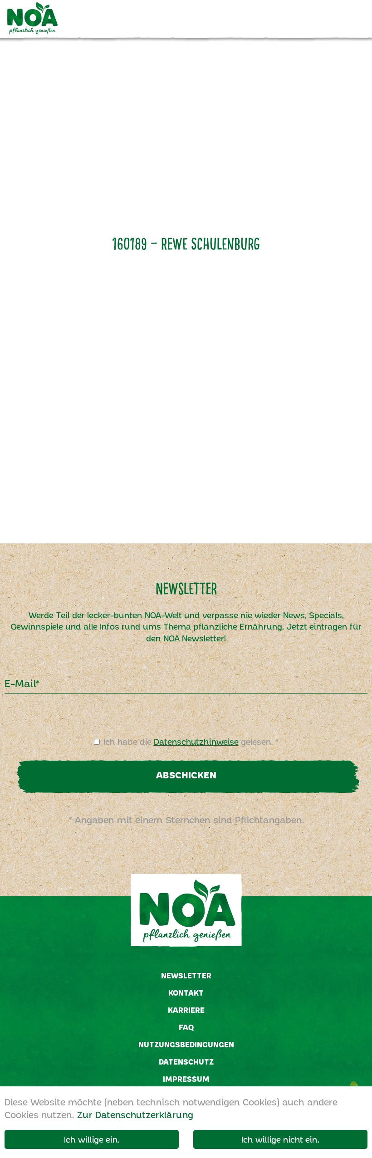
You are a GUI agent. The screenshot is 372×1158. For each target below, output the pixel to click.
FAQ (186, 1027)
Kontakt (186, 992)
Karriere (186, 1010)
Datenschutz (186, 1061)
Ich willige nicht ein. (280, 1139)
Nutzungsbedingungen (186, 1044)
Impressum (186, 1079)
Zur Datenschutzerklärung (135, 1114)
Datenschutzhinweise (196, 742)
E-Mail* (22, 683)
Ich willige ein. (92, 1139)
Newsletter (186, 975)
